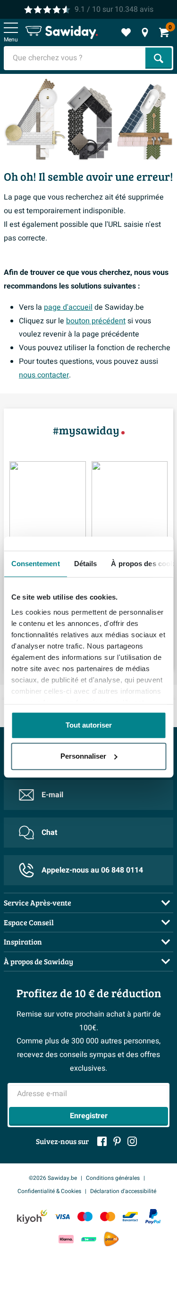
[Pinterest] (117, 1141)
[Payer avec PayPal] (152, 1216)
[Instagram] (132, 1141)
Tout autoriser (89, 725)
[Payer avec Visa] (62, 1217)
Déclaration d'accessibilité (123, 1191)
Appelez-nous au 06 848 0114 (92, 870)
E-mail (52, 795)
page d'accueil (68, 307)
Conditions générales (113, 1178)
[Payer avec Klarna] (66, 1239)
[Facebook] (102, 1141)
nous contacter (44, 375)
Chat (49, 832)
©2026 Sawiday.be (53, 1178)
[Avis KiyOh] (32, 1217)
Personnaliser (83, 756)
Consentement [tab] (35, 564)
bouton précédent (96, 321)
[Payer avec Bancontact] (130, 1217)
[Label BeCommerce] (88, 1239)
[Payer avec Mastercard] (107, 1217)
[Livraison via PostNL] (111, 1239)
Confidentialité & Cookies (49, 1191)
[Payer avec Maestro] (85, 1217)
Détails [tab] (85, 564)
